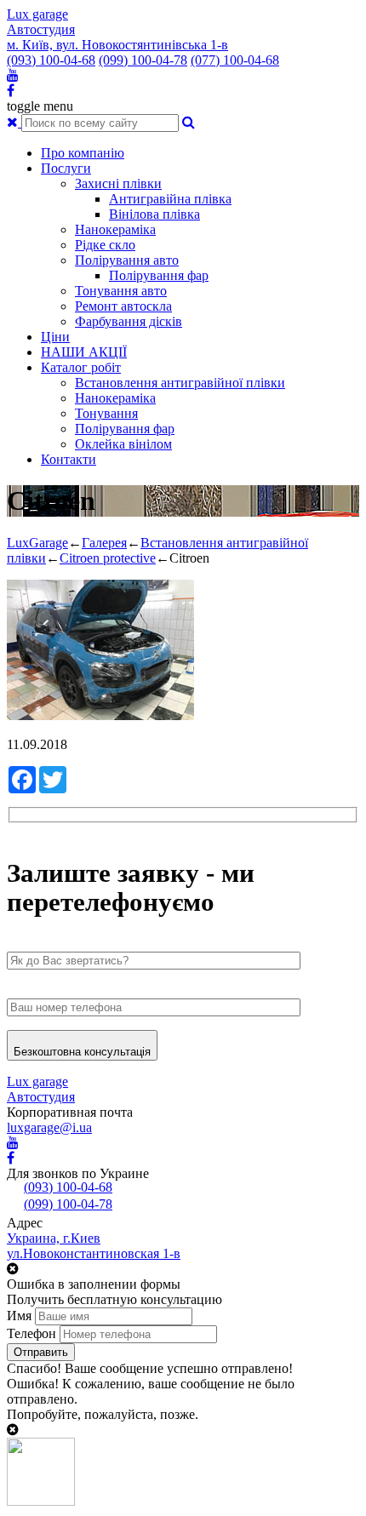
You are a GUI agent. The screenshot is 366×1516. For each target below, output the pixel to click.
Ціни (55, 336)
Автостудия (41, 29)
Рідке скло (105, 244)
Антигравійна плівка (170, 199)
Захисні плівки (118, 183)
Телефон (31, 1333)
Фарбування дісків (128, 321)
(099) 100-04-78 (143, 60)
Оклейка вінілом (123, 444)
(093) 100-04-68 (51, 60)
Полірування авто (127, 260)
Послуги (66, 168)
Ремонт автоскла (123, 306)
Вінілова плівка (154, 214)
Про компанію (82, 153)
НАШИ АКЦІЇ (84, 352)
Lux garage (37, 14)
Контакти (68, 459)
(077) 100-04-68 (235, 60)
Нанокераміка (115, 229)
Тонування (106, 413)
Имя (19, 1315)
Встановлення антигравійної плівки (180, 382)
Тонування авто (121, 290)
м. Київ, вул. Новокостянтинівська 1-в (117, 44)
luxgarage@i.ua (49, 1127)
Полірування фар (159, 275)
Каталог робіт (81, 367)
